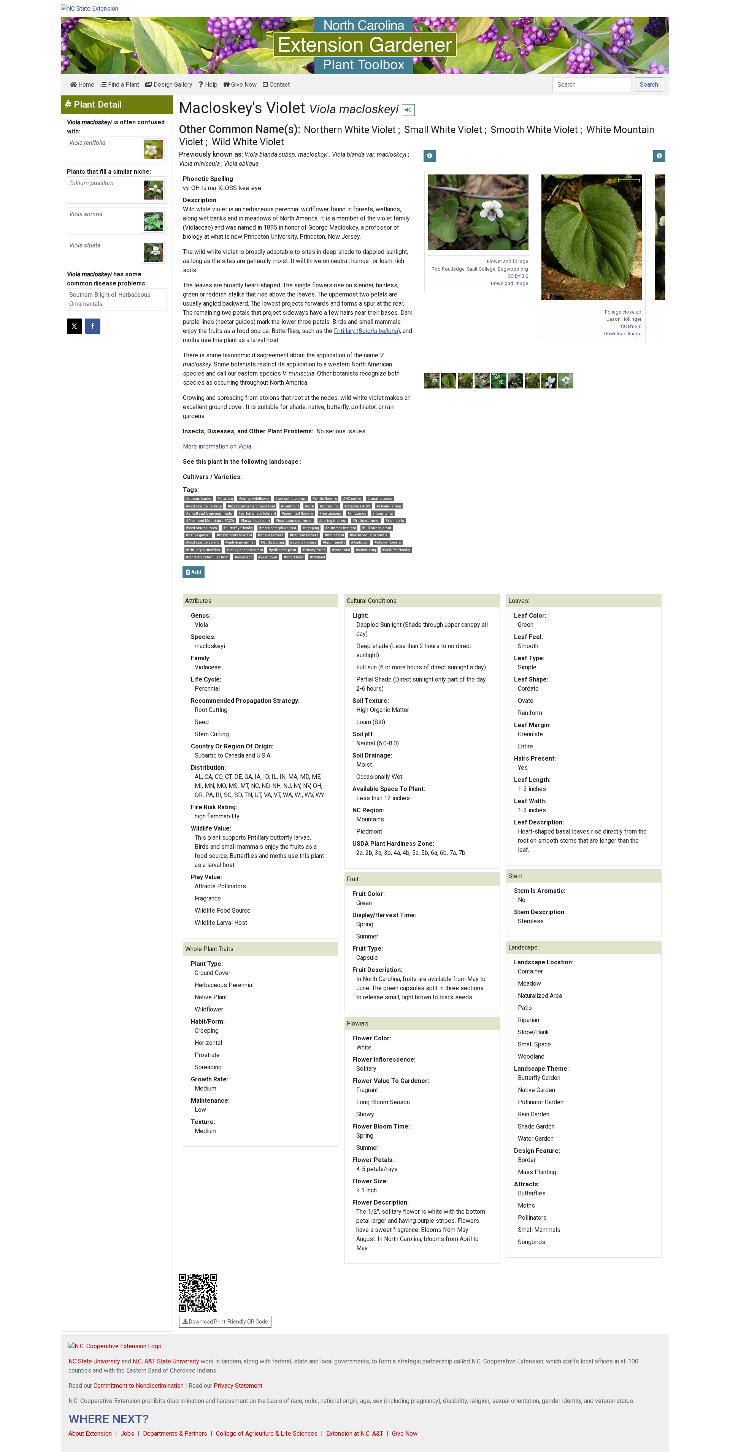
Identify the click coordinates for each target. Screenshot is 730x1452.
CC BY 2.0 (631, 326)
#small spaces (379, 498)
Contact (279, 84)
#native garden (198, 535)
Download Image (509, 283)
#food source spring (202, 542)
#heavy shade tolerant (244, 550)
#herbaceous (330, 513)
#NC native (352, 498)
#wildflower (268, 557)
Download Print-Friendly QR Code (228, 1322)
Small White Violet (443, 129)
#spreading (329, 506)
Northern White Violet (350, 129)
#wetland (317, 557)
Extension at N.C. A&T (354, 1433)
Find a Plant (122, 84)
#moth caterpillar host (277, 528)
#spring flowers (303, 542)
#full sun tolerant (376, 528)
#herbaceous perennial (369, 535)
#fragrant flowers (304, 535)
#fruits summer (366, 520)
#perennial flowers (297, 513)
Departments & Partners (175, 1433)
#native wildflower (254, 498)
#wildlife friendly (396, 550)
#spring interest (332, 520)
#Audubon (359, 542)
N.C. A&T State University (166, 1361)
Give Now (243, 84)
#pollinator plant (282, 550)
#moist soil (334, 535)
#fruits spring (272, 542)
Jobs (127, 1433)
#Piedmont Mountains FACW (210, 520)
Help (210, 84)
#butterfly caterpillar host (207, 557)
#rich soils (395, 520)
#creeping (310, 528)
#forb (309, 506)
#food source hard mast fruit (251, 506)
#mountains (382, 513)
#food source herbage (204, 506)
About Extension (90, 1433)
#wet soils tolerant (290, 498)
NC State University (94, 1361)
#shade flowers (271, 535)
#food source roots (201, 528)
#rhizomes (357, 513)
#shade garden (388, 506)
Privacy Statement (238, 1385)
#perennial (341, 550)
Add (195, 572)
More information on (217, 446)
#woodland (243, 557)
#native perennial (240, 542)
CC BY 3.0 (518, 276)
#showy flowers (388, 542)
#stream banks (198, 498)
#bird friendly (334, 542)
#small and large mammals (209, 513)
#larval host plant (255, 520)
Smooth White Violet (534, 129)
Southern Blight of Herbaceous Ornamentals (110, 299)
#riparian (225, 498)
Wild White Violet (248, 141)
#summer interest (340, 528)
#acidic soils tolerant (234, 535)
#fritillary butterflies (203, 550)
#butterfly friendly (238, 528)
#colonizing (366, 550)
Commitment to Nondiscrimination (139, 1385)
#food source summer (294, 520)
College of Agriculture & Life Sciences (266, 1433)
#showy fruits (314, 550)
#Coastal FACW (357, 506)
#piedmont (290, 506)
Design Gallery (172, 84)
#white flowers (325, 498)
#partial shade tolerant (257, 513)
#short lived (294, 557)
